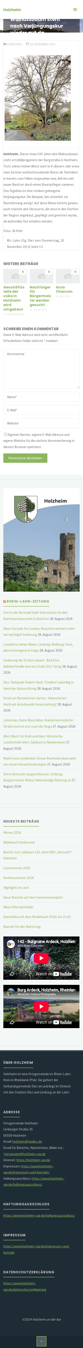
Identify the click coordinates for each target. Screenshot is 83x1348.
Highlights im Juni (16, 887)
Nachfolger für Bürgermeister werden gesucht (40, 296)
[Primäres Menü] (75, 9)
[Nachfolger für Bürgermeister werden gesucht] (42, 276)
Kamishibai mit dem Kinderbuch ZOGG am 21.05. (37, 917)
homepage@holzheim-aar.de (25, 1154)
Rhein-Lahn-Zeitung (28, 601)
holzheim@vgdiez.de (27, 1141)
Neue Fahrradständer (18, 907)
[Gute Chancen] (68, 276)
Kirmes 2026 (12, 832)
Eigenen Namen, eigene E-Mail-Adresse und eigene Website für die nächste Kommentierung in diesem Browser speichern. (39, 440)
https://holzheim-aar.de (33, 1160)
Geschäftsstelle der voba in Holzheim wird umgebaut (14, 298)
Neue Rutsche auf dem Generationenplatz (33, 897)
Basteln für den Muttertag (22, 926)
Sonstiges (14, 44)
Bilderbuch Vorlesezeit (19, 842)
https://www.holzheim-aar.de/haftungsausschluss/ (39, 1215)
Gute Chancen (64, 289)
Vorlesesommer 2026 (18, 878)
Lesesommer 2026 (16, 868)
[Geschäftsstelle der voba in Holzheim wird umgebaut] (15, 276)
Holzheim (12, 9)
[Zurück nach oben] (42, 1341)
